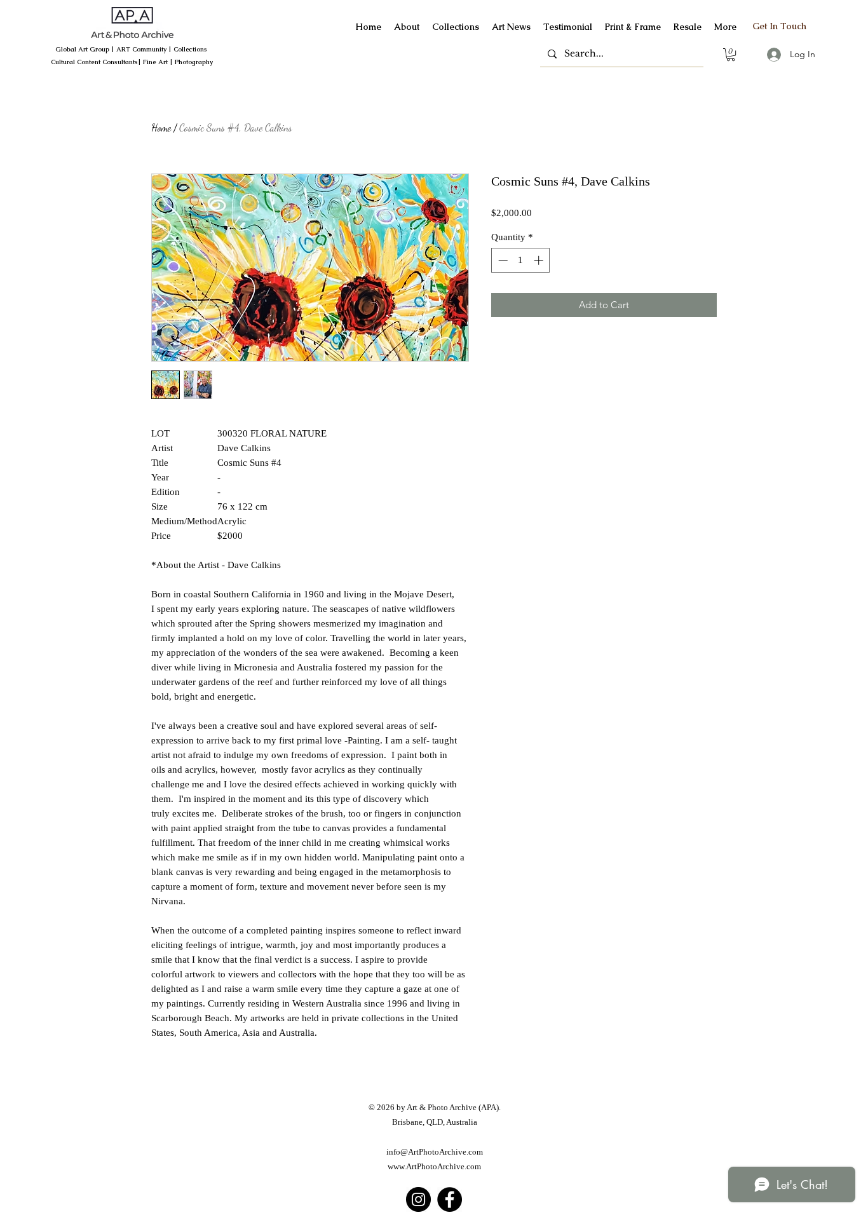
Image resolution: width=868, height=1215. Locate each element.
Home (161, 127)
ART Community (141, 49)
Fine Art (155, 62)
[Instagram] (418, 1199)
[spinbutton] (520, 260)
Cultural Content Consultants (94, 62)
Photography (194, 62)
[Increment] (539, 260)
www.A (400, 1166)
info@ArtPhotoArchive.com (434, 1152)
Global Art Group (82, 49)
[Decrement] (501, 260)
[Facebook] (449, 1199)
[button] (730, 54)
